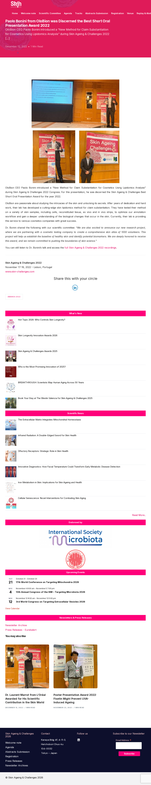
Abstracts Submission (17, 751)
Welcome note (13, 742)
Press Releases (13, 760)
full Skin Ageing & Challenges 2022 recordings (90, 247)
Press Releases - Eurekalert (20, 629)
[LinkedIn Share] (75, 287)
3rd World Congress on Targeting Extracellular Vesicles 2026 (50, 601)
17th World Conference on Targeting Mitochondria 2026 (47, 582)
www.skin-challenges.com (19, 271)
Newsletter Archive (16, 625)
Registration (11, 756)
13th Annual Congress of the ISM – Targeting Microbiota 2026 (50, 592)
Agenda (9, 747)
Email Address (123, 740)
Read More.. (139, 515)
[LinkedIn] (78, 740)
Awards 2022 (14, 297)
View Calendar (12, 608)
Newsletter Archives (16, 765)
